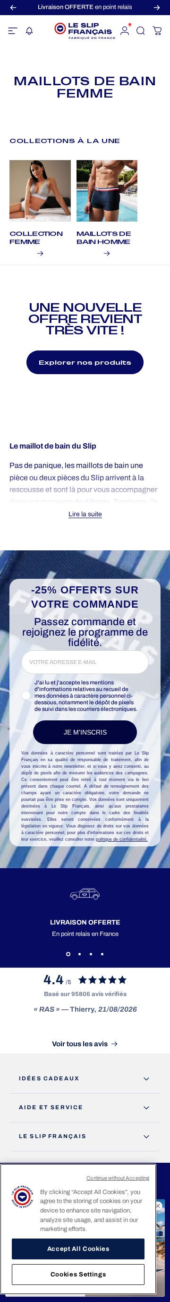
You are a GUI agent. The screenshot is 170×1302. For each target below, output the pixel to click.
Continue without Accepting (117, 1178)
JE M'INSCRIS (85, 732)
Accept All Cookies (78, 1248)
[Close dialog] (158, 1206)
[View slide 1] (68, 954)
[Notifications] (29, 31)
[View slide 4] (102, 954)
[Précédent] (13, 7)
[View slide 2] (79, 954)
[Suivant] (156, 7)
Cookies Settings (78, 1274)
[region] (78, 1229)
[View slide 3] (90, 954)
